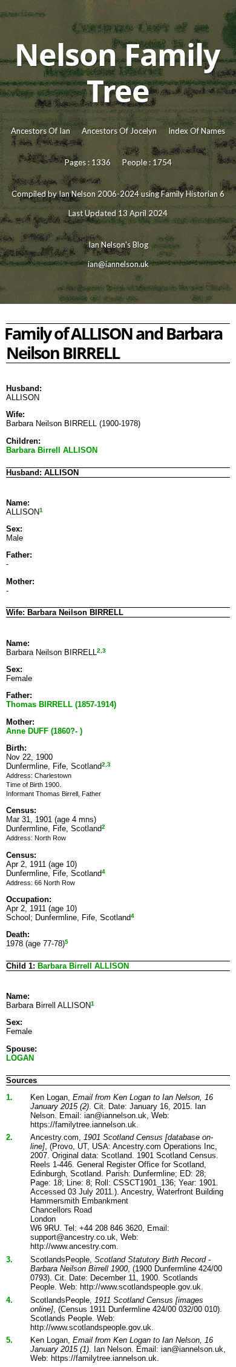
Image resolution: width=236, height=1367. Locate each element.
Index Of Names (196, 131)
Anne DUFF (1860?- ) (44, 731)
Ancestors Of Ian (40, 131)
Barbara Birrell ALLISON (51, 450)
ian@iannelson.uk (118, 264)
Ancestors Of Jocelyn (119, 131)
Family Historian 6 (193, 194)
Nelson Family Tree (117, 72)
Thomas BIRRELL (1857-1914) (61, 704)
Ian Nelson (77, 194)
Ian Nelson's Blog (118, 244)
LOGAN (20, 1057)
